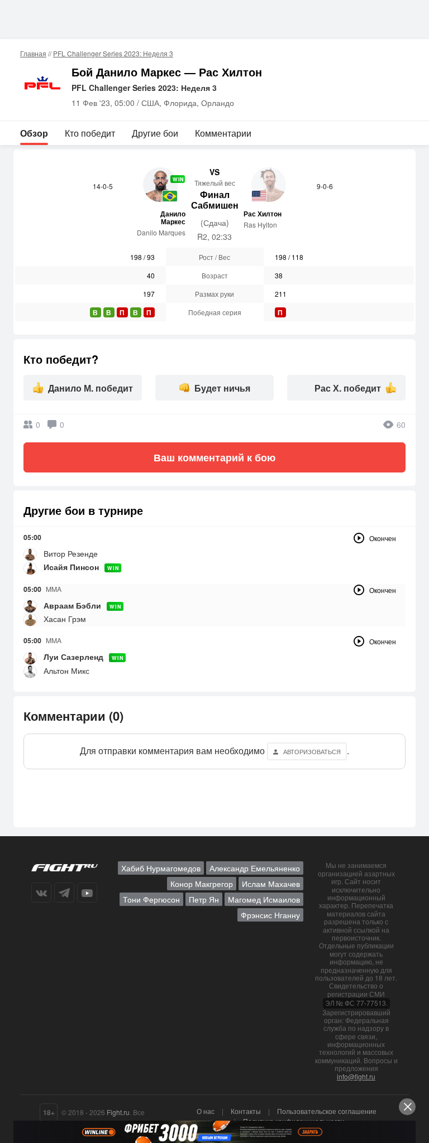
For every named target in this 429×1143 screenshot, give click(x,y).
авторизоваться (312, 751)
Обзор (34, 133)
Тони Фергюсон (151, 899)
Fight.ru (118, 1112)
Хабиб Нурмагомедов (161, 868)
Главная (33, 53)
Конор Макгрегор (201, 883)
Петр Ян (204, 899)
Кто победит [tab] (90, 133)
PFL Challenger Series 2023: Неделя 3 (113, 53)
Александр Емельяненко (254, 868)
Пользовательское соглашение (326, 1111)
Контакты (246, 1111)
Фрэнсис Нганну (270, 914)
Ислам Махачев (271, 883)
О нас (205, 1111)
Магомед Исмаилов (264, 899)
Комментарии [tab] (223, 133)
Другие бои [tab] (155, 133)
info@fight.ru (356, 1076)
